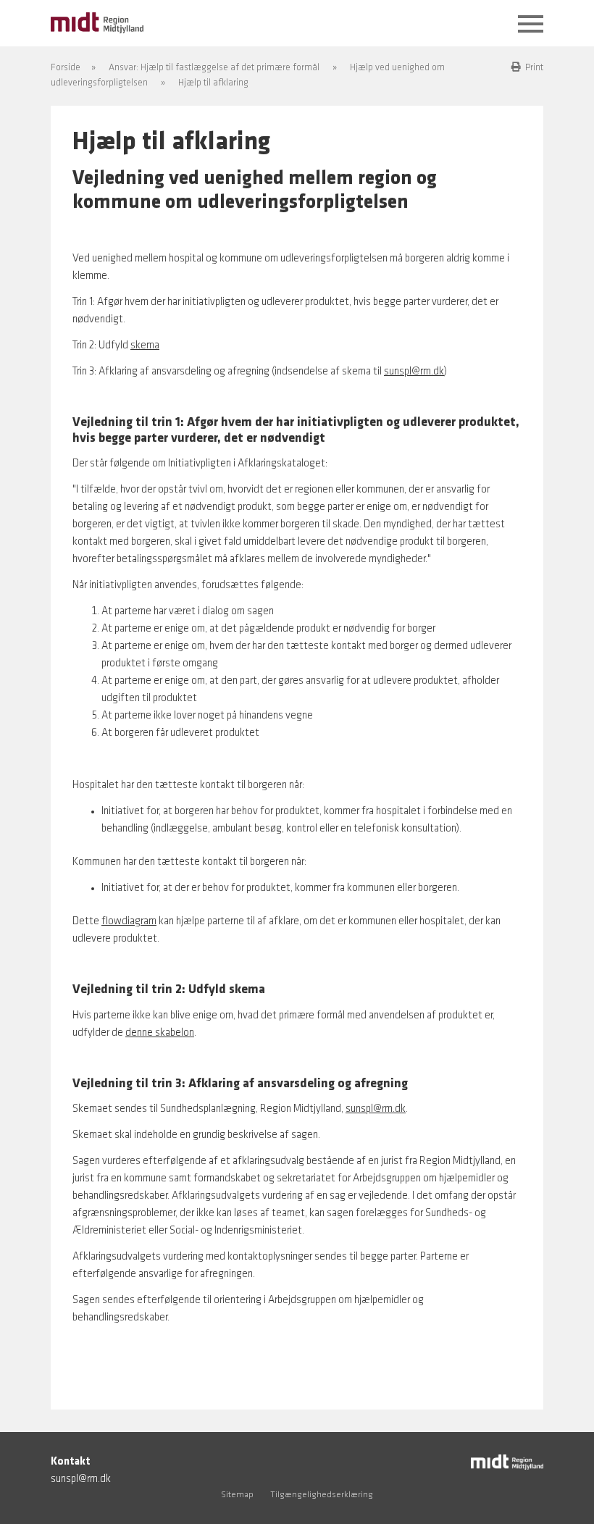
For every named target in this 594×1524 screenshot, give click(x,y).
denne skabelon (159, 1033)
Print (534, 67)
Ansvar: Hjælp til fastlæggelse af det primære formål (214, 67)
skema (144, 345)
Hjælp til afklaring (213, 83)
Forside (65, 67)
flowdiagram (128, 921)
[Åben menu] (530, 25)
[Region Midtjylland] (97, 21)
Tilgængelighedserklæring (321, 1495)
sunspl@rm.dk (414, 372)
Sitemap (237, 1495)
